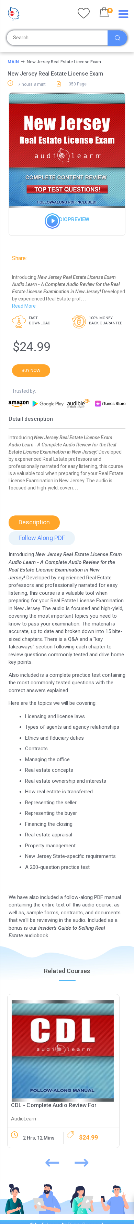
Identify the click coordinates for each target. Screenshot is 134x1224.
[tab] (34, 522)
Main (13, 61)
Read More (24, 306)
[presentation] (52, 1160)
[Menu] (123, 16)
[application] (48, 225)
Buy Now (31, 370)
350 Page (78, 84)
